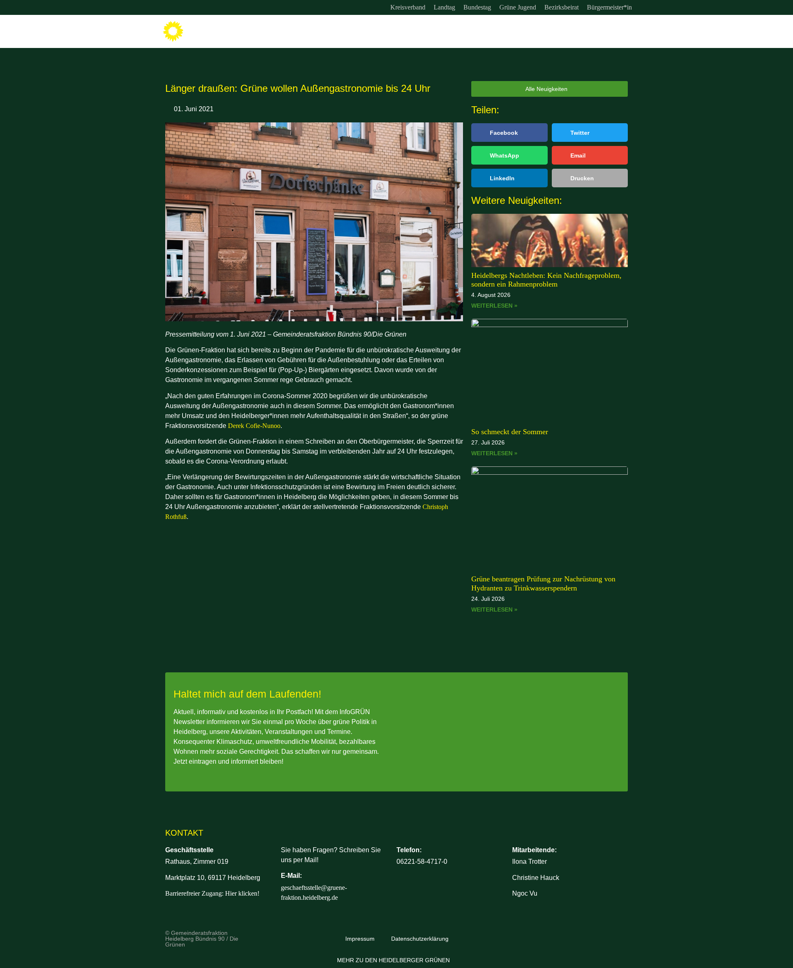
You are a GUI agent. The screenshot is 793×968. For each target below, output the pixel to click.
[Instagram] (168, 7)
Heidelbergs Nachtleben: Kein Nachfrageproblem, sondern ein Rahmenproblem (546, 280)
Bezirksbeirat (561, 7)
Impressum (360, 938)
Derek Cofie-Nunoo (254, 425)
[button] (509, 132)
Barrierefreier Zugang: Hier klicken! (212, 893)
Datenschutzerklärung (420, 938)
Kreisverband (407, 7)
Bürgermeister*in (609, 7)
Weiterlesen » (494, 305)
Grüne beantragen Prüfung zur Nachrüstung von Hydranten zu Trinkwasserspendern (543, 583)
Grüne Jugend (517, 7)
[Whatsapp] (202, 7)
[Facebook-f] (185, 7)
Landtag (444, 7)
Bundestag (477, 7)
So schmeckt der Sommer (509, 432)
